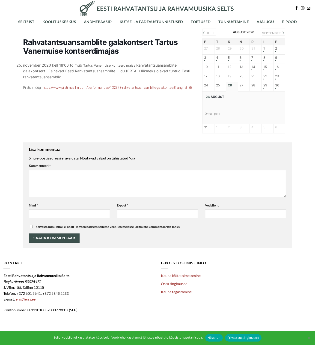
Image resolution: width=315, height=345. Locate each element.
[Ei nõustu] (309, 339)
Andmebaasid (98, 21)
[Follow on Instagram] (302, 8)
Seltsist (26, 21)
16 (277, 67)
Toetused (201, 21)
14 (253, 67)
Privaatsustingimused (243, 337)
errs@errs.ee (26, 299)
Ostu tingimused (174, 283)
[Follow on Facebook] (296, 8)
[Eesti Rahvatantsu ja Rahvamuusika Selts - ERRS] (157, 8)
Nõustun (214, 337)
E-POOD (289, 21)
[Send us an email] (308, 8)
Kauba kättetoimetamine (181, 275)
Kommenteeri (40, 166)
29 (265, 85)
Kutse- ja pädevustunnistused (151, 21)
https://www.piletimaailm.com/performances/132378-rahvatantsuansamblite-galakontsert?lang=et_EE (117, 87)
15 (265, 67)
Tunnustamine (233, 21)
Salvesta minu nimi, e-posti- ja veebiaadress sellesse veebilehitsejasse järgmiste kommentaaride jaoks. (108, 227)
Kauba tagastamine (176, 291)
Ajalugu (265, 21)
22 (265, 76)
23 (277, 76)
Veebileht (212, 205)
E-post (122, 205)
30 (277, 85)
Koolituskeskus (59, 21)
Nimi (33, 205)
